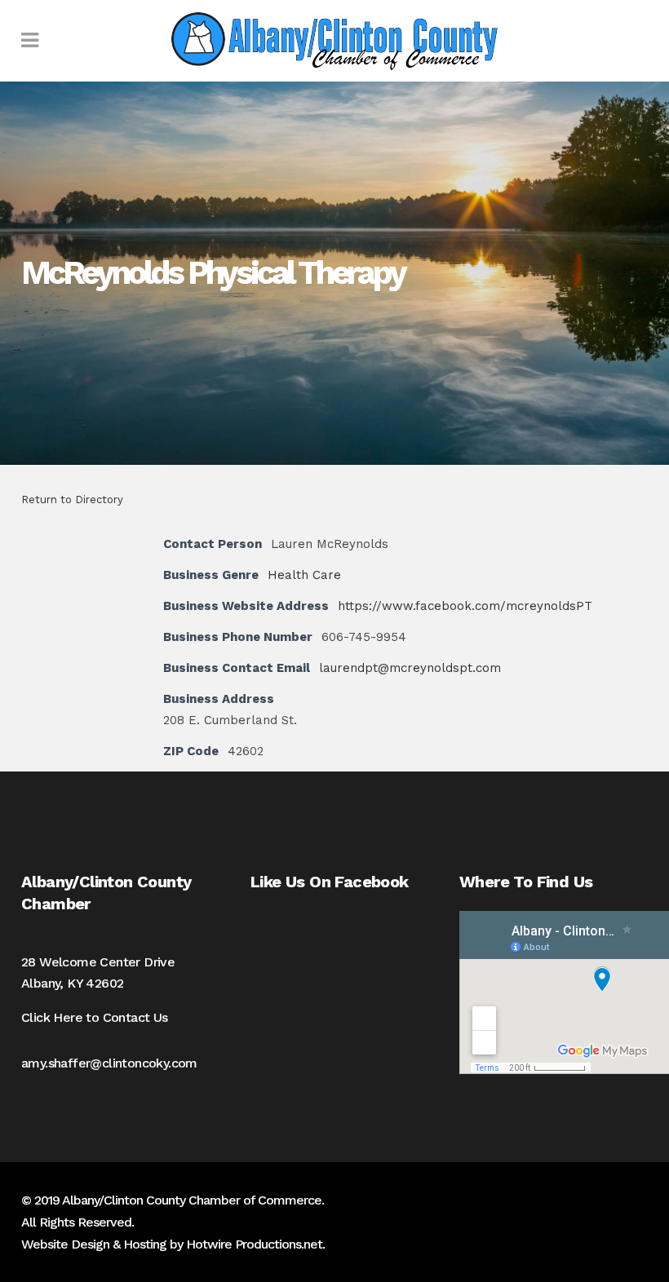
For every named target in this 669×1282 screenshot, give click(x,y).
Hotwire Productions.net (254, 1244)
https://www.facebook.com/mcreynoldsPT (465, 606)
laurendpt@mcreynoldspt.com (410, 668)
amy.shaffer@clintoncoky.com (109, 1063)
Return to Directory (72, 499)
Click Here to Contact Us (94, 1017)
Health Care (304, 575)
